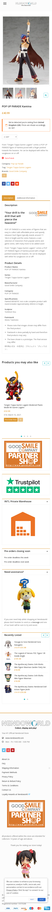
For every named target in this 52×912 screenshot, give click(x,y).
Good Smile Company (18, 171)
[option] (26, 50)
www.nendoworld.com (14, 738)
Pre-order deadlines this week (16, 557)
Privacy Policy (7, 776)
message (36, 622)
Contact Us (6, 790)
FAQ (3, 763)
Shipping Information (10, 768)
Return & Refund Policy (11, 781)
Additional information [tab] (26, 198)
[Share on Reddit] (17, 184)
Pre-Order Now (11, 419)
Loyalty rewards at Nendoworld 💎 (16, 794)
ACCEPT (42, 899)
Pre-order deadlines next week (16, 562)
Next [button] (45, 50)
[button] (48, 97)
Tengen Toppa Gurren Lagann (18, 167)
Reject (32, 899)
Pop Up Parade (17, 163)
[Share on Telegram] (8, 184)
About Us (5, 759)
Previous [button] (6, 50)
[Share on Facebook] (4, 184)
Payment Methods (9, 772)
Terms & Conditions (10, 785)
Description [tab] (8, 198)
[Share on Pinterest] (13, 184)
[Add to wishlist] (4, 175)
